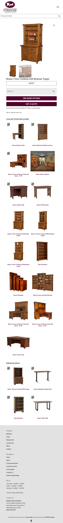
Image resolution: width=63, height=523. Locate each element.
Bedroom (9, 434)
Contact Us (9, 472)
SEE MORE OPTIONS (31, 98)
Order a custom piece (33, 108)
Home (8, 457)
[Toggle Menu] (58, 7)
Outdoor (8, 449)
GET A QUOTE (31, 104)
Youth (8, 437)
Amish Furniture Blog (12, 475)
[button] (54, 25)
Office (8, 446)
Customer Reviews (12, 463)
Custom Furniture (11, 466)
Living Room (10, 443)
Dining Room (10, 440)
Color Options (10, 469)
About (8, 460)
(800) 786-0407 (11, 510)
